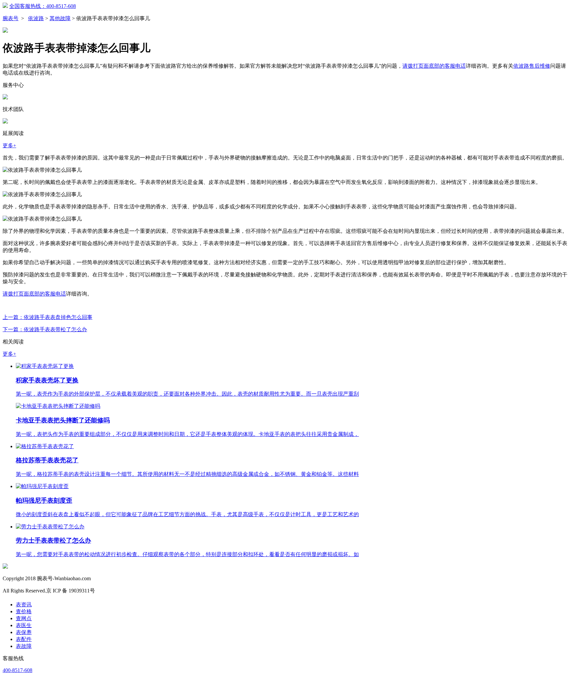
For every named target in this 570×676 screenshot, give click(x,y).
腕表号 (10, 18)
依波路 (36, 18)
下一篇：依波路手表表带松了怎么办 (45, 329)
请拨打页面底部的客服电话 (434, 66)
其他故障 (60, 18)
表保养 (24, 632)
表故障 (24, 646)
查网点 (24, 618)
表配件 (24, 639)
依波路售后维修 (531, 66)
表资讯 (24, 604)
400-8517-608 (17, 670)
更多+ (9, 145)
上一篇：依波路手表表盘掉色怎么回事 (47, 317)
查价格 (24, 611)
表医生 (24, 625)
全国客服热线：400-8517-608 (42, 6)
